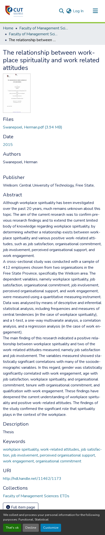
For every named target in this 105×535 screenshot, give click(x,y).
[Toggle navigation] (95, 11)
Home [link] (8, 28)
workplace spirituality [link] (21, 449)
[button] (14, 11)
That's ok (12, 527)
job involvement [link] (24, 455)
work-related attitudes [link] (59, 449)
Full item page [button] (22, 507)
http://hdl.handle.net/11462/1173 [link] (32, 478)
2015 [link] (8, 144)
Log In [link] (78, 11)
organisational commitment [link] (58, 461)
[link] (52, 127)
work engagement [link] (18, 461)
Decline (30, 527)
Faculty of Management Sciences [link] (43, 28)
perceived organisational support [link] (67, 455)
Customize (50, 527)
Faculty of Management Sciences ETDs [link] (33, 34)
